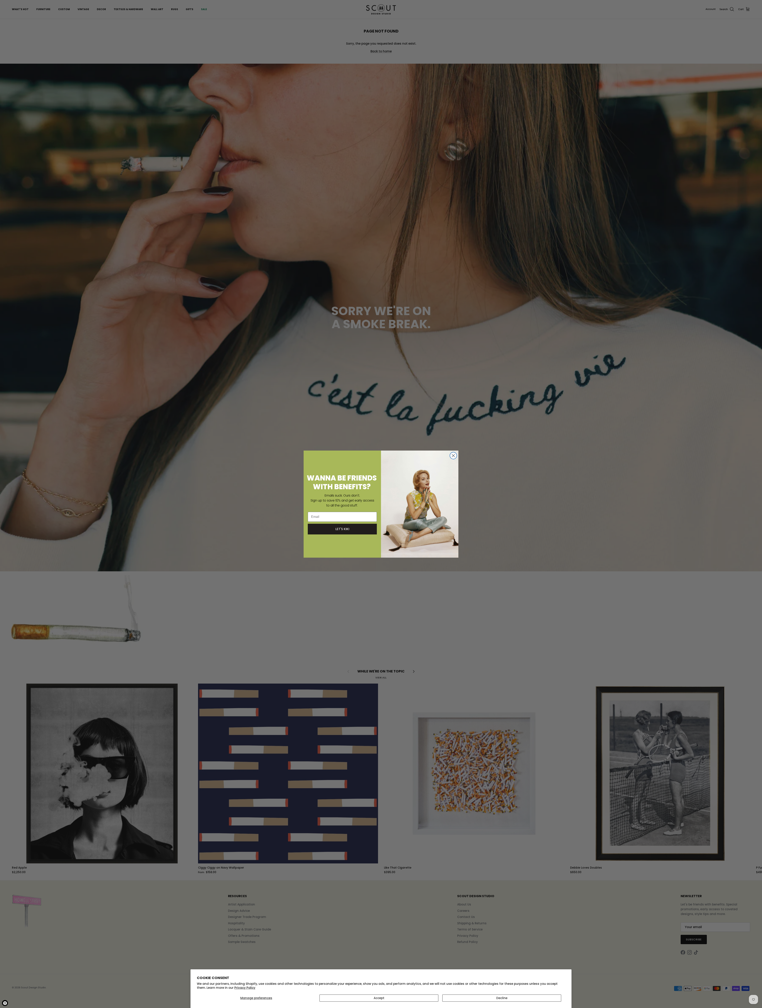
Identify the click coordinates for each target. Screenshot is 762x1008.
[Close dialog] (453, 455)
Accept (379, 998)
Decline (501, 998)
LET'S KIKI (342, 529)
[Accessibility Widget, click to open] (5, 1003)
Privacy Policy (244, 988)
